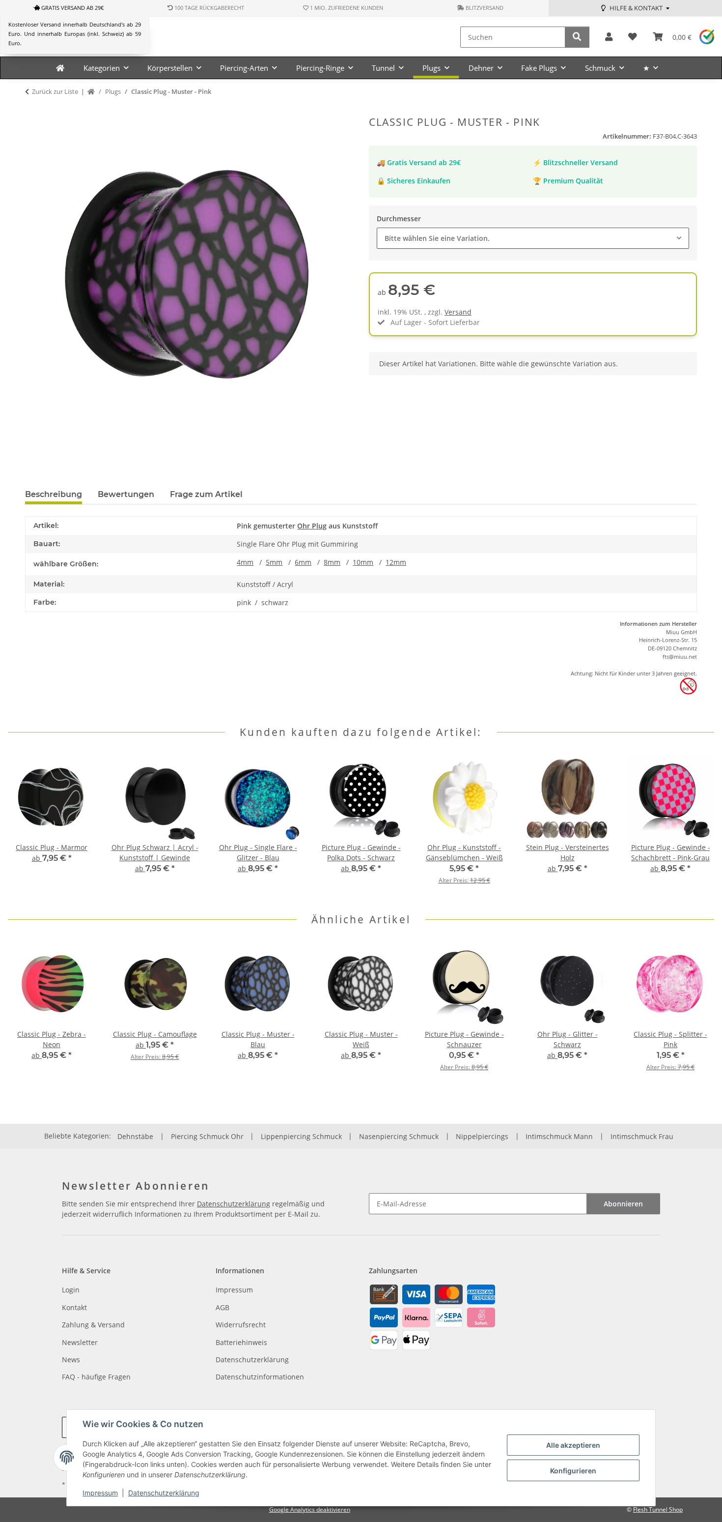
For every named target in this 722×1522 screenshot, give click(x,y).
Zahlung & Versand (93, 1324)
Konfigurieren (573, 1470)
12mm (396, 562)
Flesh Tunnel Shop (658, 1509)
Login (71, 1289)
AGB (222, 1307)
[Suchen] (577, 37)
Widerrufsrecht (241, 1324)
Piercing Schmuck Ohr (207, 1136)
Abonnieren (623, 1203)
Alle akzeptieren (573, 1445)
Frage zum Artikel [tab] (206, 494)
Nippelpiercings (482, 1136)
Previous (24, 826)
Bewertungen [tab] (126, 494)
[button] (608, 37)
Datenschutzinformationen (260, 1376)
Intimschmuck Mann (559, 1136)
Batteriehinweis (241, 1342)
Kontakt (74, 1307)
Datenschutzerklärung (163, 1493)
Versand (458, 312)
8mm (332, 562)
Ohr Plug (312, 525)
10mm (363, 562)
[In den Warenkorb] (33, 110)
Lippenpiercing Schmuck (301, 1136)
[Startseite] (91, 92)
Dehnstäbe (135, 1136)
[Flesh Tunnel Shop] (60, 68)
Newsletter (80, 1342)
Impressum (100, 1493)
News (71, 1359)
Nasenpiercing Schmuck (399, 1136)
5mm (274, 562)
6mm (303, 562)
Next (698, 826)
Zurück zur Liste (55, 91)
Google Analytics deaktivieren (309, 1509)
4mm (245, 562)
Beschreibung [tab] (53, 494)
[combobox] (533, 238)
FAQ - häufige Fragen (96, 1376)
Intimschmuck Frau (642, 1136)
